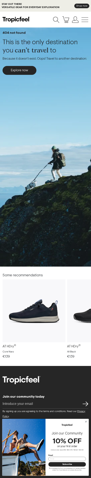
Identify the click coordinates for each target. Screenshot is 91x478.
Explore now (19, 70)
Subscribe (67, 464)
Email (50, 455)
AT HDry (9, 346)
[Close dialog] (86, 421)
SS (84, 403)
